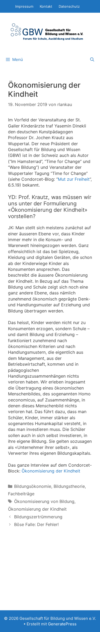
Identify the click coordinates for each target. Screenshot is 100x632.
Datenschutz (69, 6)
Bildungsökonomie (32, 486)
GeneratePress (62, 623)
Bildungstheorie (69, 486)
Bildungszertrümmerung (38, 516)
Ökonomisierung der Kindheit (51, 471)
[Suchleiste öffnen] (92, 60)
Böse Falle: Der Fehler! (36, 524)
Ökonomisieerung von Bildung (44, 501)
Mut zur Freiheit (74, 179)
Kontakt (46, 6)
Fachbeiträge (21, 493)
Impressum (24, 6)
